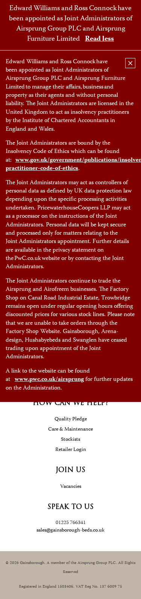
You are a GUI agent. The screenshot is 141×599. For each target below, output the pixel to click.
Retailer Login (70, 449)
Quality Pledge (71, 419)
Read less (99, 39)
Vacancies (70, 486)
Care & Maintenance (70, 429)
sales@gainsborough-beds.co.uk (70, 530)
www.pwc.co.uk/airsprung (49, 380)
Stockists (70, 439)
